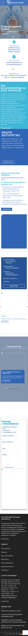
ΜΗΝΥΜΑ (4, 454)
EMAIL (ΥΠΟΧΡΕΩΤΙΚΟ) (7, 442)
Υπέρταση (6, 281)
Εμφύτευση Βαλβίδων (7, 556)
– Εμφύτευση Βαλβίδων (11, 268)
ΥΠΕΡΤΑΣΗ (3, 316)
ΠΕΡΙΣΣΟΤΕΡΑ (4, 321)
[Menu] (2, 2)
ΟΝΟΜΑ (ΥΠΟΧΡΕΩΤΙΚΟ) (8, 435)
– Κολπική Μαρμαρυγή (10, 274)
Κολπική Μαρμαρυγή (7, 563)
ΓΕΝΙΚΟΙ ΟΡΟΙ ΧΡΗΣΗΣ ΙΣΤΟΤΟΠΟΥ (11, 611)
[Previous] (1, 370)
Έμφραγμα (9, 262)
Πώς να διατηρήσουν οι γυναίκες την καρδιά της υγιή (11, 372)
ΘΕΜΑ (3, 448)
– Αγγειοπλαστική (9, 261)
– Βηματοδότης (8, 273)
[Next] (24, 370)
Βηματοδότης (5, 559)
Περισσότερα (6, 380)
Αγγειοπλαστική (5, 548)
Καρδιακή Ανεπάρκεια (10, 278)
